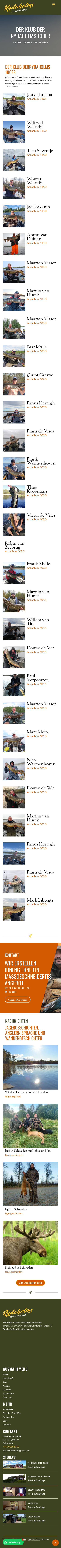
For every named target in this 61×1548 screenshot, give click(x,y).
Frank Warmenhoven (41, 461)
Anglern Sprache (13, 1096)
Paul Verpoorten (38, 678)
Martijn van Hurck (38, 293)
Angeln (6, 1386)
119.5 (43, 98)
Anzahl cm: (33, 98)
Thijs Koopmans (37, 489)
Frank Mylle (38, 564)
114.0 (43, 154)
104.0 (43, 379)
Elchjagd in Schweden (19, 1268)
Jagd (5, 1382)
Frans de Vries (40, 431)
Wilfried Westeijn (35, 125)
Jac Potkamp (38, 207)
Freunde (7, 1424)
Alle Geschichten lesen (30, 1283)
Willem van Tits (38, 622)
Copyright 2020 (34, 1539)
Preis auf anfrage (36, 1466)
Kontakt (7, 1389)
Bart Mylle (37, 347)
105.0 (43, 323)
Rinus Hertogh (41, 403)
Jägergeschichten (13, 1155)
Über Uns (7, 1397)
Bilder (5, 1420)
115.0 (43, 130)
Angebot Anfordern (17, 1000)
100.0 (43, 848)
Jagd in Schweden (16, 1209)
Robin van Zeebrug (14, 545)
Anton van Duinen (37, 237)
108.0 (43, 267)
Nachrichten (8, 1393)
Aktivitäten (8, 1409)
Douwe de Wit (40, 648)
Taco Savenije (40, 151)
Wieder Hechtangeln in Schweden (26, 1092)
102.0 (43, 519)
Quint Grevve (40, 375)
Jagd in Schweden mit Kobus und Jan (28, 1151)
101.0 (43, 708)
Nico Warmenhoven (41, 762)
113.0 (43, 210)
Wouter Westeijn (35, 181)
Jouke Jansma (39, 95)
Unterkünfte (9, 1378)
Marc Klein (37, 732)
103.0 (43, 407)
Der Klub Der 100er (12, 1413)
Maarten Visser (41, 263)
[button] (53, 4)
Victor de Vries (41, 515)
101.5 (43, 599)
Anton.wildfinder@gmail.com (16, 1450)
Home (5, 1374)
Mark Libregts (40, 900)
